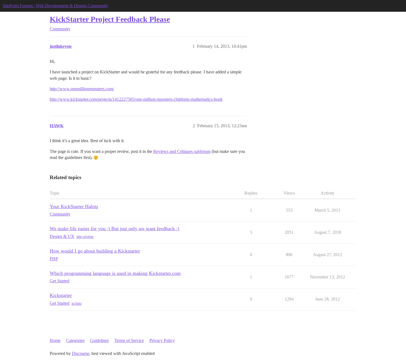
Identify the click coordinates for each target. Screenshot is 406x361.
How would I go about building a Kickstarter (95, 251)
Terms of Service (129, 340)
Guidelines (99, 340)
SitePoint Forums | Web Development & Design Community (55, 5)
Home (55, 340)
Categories (75, 340)
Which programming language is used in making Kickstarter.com (115, 273)
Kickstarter (61, 295)
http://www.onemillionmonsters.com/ (82, 88)
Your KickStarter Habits (74, 206)
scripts (76, 303)
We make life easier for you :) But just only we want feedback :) (114, 228)
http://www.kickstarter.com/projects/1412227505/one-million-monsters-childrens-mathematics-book (136, 99)
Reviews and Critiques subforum (181, 151)
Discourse (80, 353)
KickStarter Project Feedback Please (110, 19)
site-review (85, 237)
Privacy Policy (162, 340)
